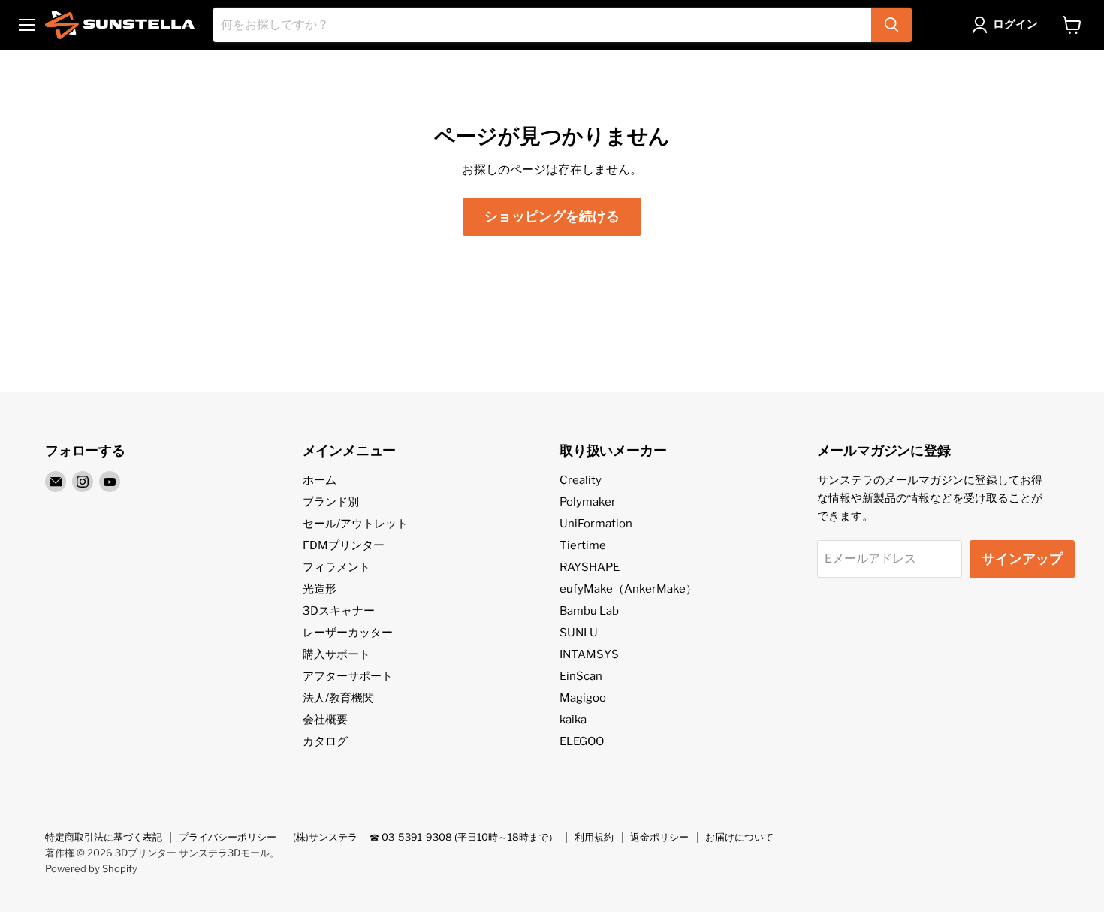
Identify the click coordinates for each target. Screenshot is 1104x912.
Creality (581, 480)
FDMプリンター (344, 545)
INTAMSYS (589, 654)
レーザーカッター (348, 632)
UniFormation (596, 523)
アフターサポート (348, 676)
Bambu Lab (589, 611)
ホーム (319, 480)
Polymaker (588, 502)
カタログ (325, 741)
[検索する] (891, 25)
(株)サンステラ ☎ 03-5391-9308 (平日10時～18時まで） (425, 837)
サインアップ (1022, 558)
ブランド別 (331, 502)
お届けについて (739, 837)
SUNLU (579, 632)
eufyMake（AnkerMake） (628, 589)
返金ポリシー (659, 837)
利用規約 (594, 837)
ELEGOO (582, 741)
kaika (573, 719)
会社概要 (325, 719)
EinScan (581, 676)
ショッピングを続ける (552, 216)
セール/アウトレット (355, 523)
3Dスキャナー (339, 611)
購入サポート (336, 654)
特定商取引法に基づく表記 (103, 837)
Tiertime (583, 545)
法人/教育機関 (338, 698)
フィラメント (336, 567)
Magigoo (583, 698)
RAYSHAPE (590, 567)
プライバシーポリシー (227, 837)
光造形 (319, 589)
